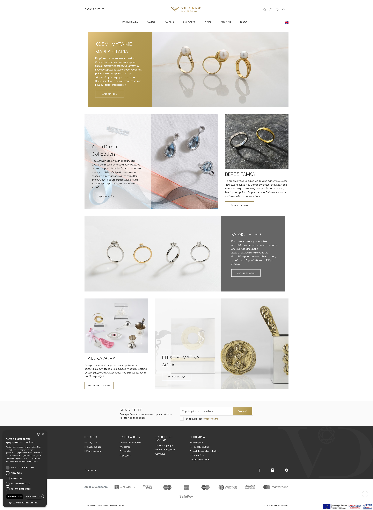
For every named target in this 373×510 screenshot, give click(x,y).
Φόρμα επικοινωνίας (200, 459)
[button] (25, 502)
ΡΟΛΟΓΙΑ (226, 22)
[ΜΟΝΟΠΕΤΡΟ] (155, 253)
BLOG (243, 22)
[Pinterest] (286, 470)
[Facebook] (259, 470)
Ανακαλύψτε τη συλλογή (99, 385)
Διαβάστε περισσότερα (28, 461)
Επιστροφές (126, 451)
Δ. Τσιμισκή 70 (197, 455)
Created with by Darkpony (275, 505)
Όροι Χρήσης (90, 470)
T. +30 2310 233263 (94, 9)
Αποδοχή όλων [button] (14, 496)
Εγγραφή (242, 411)
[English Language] (286, 22)
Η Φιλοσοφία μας (93, 446)
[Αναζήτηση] (264, 9)
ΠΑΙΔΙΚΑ (169, 22)
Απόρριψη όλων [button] (34, 496)
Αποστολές (125, 446)
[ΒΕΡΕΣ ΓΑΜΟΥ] (256, 141)
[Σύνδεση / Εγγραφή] (271, 9)
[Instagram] (272, 470)
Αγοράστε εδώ (109, 93)
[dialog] (25, 469)
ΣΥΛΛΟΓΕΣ (189, 22)
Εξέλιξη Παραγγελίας (165, 449)
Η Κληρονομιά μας (93, 451)
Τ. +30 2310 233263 (199, 446)
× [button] (43, 434)
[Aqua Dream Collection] (151, 161)
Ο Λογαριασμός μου (164, 445)
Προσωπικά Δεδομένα (130, 442)
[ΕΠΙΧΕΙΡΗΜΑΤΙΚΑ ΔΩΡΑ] (221, 343)
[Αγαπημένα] (277, 9)
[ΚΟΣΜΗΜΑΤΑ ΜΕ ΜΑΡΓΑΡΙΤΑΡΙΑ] (218, 69)
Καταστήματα (196, 442)
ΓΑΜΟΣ (151, 22)
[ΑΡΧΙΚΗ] (186, 9)
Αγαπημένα (160, 453)
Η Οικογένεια (91, 442)
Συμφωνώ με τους (202, 418)
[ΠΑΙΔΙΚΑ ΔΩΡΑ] (116, 325)
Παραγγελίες (126, 455)
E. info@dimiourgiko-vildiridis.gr (205, 451)
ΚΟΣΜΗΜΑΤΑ (130, 22)
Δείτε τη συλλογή (240, 205)
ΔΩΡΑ (208, 22)
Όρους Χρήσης (211, 418)
